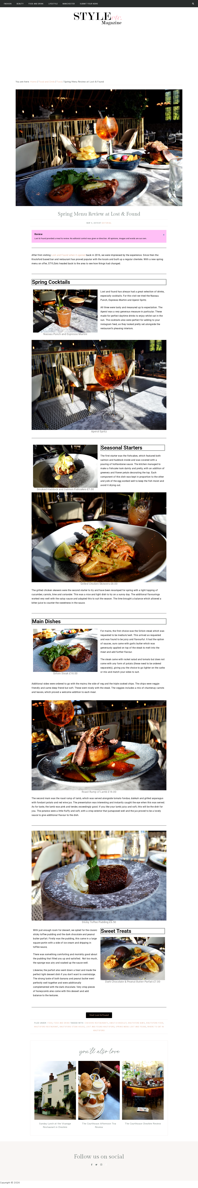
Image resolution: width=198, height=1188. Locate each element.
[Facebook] (92, 1164)
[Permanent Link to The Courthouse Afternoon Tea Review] (99, 1119)
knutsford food (154, 1023)
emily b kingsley (118, 1023)
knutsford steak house (72, 1027)
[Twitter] (96, 1164)
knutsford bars (136, 1023)
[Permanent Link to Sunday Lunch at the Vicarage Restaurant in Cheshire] (55, 1119)
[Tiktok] (106, 1164)
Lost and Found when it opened (68, 255)
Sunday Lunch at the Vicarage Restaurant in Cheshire (55, 1125)
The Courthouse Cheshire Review (143, 1123)
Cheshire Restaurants (96, 1023)
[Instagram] (101, 1164)
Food (50, 1023)
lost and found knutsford (100, 1027)
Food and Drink (62, 1023)
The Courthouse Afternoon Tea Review (99, 1125)
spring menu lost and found (131, 1027)
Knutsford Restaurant (46, 1027)
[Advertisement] (99, 48)
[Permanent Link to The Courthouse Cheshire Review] (143, 1119)
